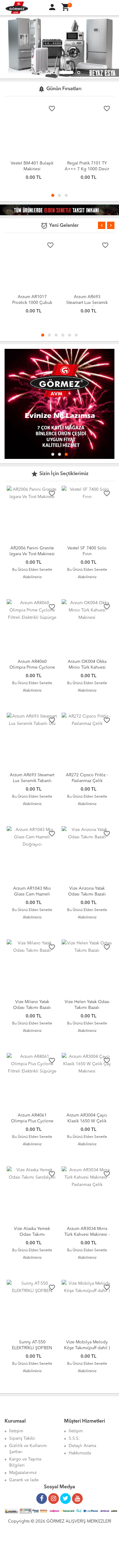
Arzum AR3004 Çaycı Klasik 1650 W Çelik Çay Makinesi (87, 1121)
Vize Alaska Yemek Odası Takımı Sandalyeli (32, 1234)
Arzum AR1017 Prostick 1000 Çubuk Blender (32, 303)
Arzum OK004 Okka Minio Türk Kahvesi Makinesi (87, 667)
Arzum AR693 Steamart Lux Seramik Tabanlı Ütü (87, 303)
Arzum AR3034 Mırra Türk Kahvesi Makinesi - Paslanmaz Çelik (87, 1234)
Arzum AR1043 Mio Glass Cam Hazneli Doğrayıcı (32, 894)
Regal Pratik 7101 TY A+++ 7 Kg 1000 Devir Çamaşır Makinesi (87, 169)
